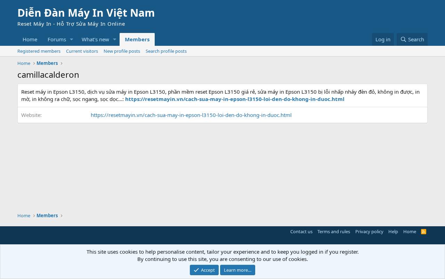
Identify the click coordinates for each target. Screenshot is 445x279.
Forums (57, 39)
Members (137, 39)
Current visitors (82, 51)
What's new (95, 39)
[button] (71, 39)
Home (30, 39)
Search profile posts (166, 51)
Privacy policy (369, 231)
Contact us (301, 231)
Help (393, 231)
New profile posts (122, 51)
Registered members (38, 51)
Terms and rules (333, 231)
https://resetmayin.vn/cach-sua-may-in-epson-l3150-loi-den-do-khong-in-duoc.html (191, 114)
